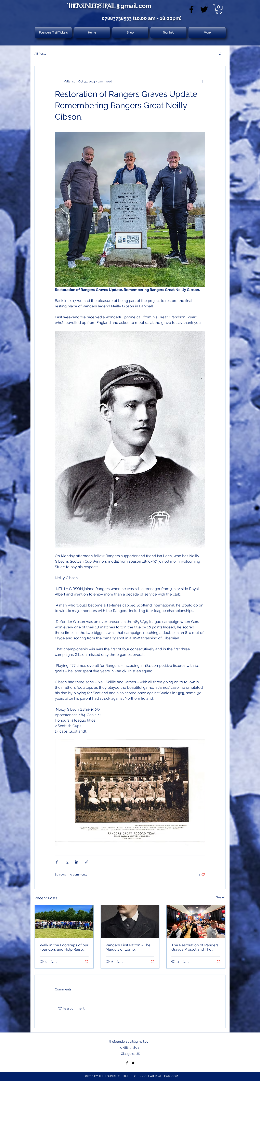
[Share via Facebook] (57, 862)
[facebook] (191, 9)
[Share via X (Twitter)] (67, 862)
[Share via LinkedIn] (77, 862)
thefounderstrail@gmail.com (130, 1041)
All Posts (40, 53)
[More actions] (202, 81)
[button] (218, 9)
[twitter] (204, 9)
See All (220, 897)
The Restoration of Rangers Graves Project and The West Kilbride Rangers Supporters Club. (195, 947)
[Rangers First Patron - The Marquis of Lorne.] (130, 921)
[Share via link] (87, 862)
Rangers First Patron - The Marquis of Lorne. (128, 947)
